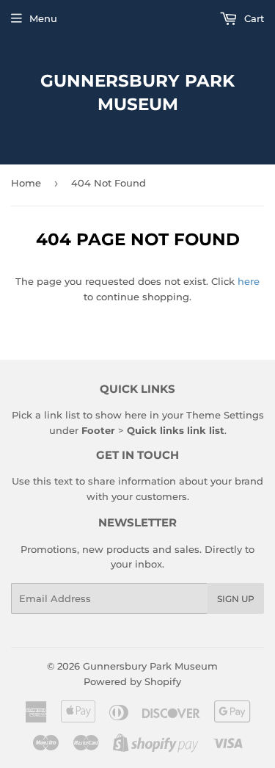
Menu (43, 18)
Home (26, 183)
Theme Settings (225, 415)
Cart (252, 18)
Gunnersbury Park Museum (137, 92)
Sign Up (235, 598)
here (249, 281)
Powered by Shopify (132, 681)
